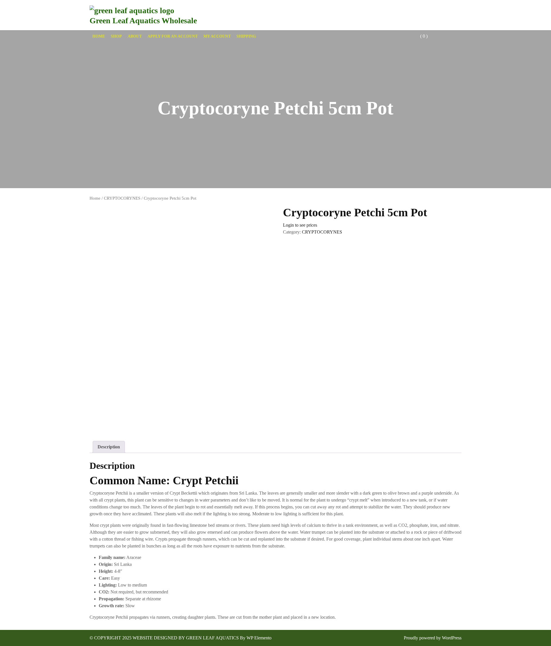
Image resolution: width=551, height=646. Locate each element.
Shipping (246, 36)
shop (116, 36)
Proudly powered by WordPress (432, 637)
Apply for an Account (173, 36)
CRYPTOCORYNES (122, 198)
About (135, 36)
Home (98, 36)
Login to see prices (300, 225)
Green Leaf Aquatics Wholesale (143, 20)
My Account (217, 36)
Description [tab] (109, 446)
